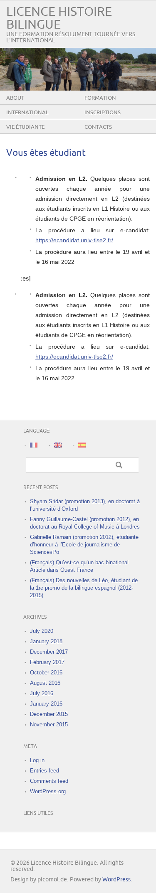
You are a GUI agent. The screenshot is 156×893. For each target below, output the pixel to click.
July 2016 (41, 693)
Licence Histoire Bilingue (59, 18)
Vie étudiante (25, 127)
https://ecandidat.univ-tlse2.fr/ (74, 240)
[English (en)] (58, 445)
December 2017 (49, 652)
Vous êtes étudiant (46, 153)
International (27, 113)
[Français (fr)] (33, 445)
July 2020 (41, 631)
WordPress (116, 879)
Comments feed (49, 781)
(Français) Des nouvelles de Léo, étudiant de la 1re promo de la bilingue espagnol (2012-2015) (84, 587)
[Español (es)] (82, 445)
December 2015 (49, 714)
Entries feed (44, 771)
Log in (37, 760)
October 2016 (46, 672)
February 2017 (47, 662)
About (15, 98)
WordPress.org (48, 791)
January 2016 (46, 704)
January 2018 (46, 641)
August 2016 (45, 683)
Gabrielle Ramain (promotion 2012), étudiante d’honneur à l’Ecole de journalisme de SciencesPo (84, 544)
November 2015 (49, 724)
